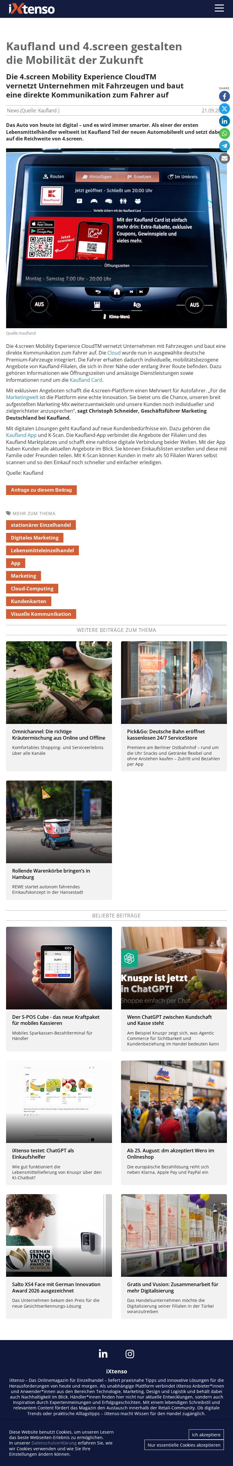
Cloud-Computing (32, 588)
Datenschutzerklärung (54, 1443)
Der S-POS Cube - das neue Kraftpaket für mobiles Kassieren (56, 1020)
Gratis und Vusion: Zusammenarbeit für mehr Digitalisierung (172, 1287)
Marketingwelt (22, 397)
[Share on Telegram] (224, 145)
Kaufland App (21, 435)
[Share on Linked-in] (224, 121)
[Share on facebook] (224, 96)
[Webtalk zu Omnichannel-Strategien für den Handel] (59, 682)
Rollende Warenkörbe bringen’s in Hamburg (51, 873)
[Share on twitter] (224, 108)
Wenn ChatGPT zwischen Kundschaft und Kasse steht (169, 1020)
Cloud (114, 352)
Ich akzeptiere (206, 1435)
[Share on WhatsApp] (224, 133)
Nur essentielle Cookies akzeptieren (184, 1445)
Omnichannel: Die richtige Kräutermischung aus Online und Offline (58, 734)
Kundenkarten (28, 601)
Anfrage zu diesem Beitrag (41, 490)
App (15, 563)
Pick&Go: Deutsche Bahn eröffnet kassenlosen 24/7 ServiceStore (166, 734)
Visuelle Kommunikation (41, 614)
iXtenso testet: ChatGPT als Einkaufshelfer (43, 1153)
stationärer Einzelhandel (41, 525)
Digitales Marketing (35, 537)
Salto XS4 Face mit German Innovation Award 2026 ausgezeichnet (56, 1287)
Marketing (23, 576)
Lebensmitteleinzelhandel (42, 550)
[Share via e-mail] (224, 158)
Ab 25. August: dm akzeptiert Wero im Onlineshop (170, 1153)
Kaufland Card (86, 380)
